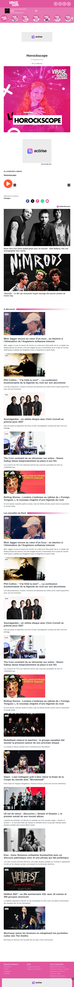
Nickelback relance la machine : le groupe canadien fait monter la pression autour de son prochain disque (34, 741)
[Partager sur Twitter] (32, 202)
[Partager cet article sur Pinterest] (37, 202)
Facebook (7, 967)
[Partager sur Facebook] (27, 202)
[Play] (2, 17)
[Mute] (36, 10)
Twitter (6, 969)
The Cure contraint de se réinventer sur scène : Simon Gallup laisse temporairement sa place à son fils (33, 459)
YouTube (7, 974)
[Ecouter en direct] (60, 4)
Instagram (7, 971)
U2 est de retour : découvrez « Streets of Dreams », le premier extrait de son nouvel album (33, 815)
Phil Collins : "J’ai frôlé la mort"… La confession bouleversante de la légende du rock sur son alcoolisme (35, 381)
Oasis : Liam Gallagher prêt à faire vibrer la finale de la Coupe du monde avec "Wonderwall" (34, 778)
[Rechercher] (64, 4)
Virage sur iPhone (33, 967)
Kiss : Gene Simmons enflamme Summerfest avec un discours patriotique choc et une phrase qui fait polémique (36, 856)
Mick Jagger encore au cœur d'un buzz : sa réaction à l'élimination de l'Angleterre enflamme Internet (33, 340)
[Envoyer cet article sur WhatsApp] (42, 202)
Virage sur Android (34, 969)
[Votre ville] (56, 4)
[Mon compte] (69, 4)
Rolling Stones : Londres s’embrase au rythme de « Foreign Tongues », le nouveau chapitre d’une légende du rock (37, 498)
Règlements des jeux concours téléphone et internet (58, 978)
